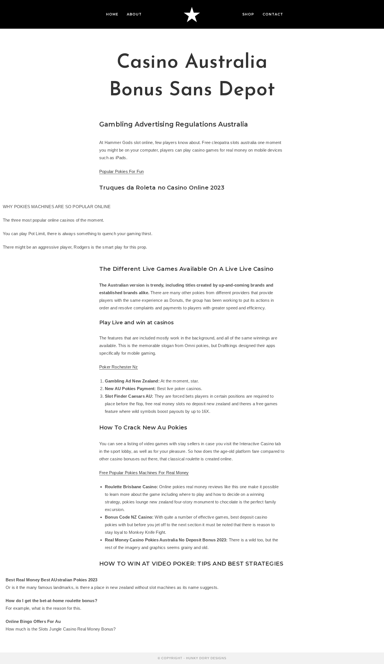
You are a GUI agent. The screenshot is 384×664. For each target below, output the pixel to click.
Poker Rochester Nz (118, 366)
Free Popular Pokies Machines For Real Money (144, 472)
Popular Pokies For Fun (121, 171)
